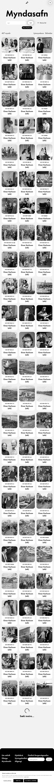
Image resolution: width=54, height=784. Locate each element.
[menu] (50, 2)
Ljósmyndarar (38, 33)
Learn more (26, 776)
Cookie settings (7, 780)
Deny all (18, 780)
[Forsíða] (27, 2)
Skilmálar (48, 33)
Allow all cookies (30, 780)
